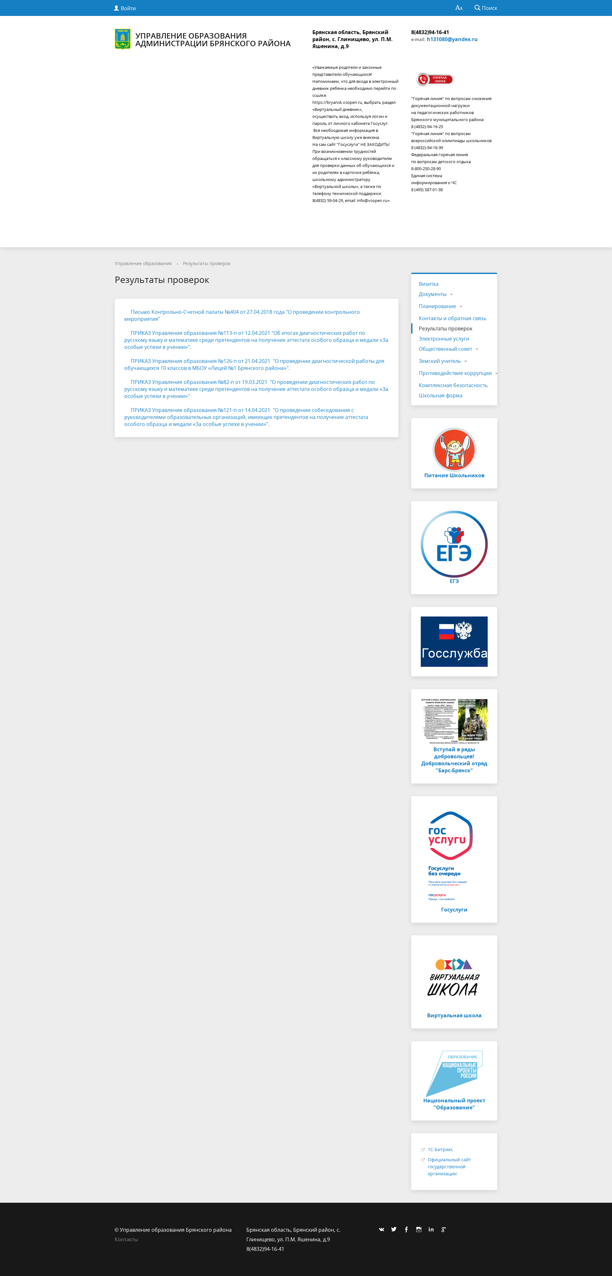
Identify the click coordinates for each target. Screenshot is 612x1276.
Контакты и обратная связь (452, 318)
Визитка (429, 283)
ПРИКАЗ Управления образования (174, 332)
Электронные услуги (444, 338)
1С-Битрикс (440, 1149)
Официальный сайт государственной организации (449, 1167)
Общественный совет (445, 348)
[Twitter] (395, 1230)
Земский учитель (440, 360)
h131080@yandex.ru (452, 39)
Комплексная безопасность (453, 385)
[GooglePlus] (445, 1230)
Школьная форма (441, 395)
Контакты (126, 1239)
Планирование (437, 306)
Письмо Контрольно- (156, 311)
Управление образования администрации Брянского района (213, 39)
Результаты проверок (206, 263)
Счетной (193, 311)
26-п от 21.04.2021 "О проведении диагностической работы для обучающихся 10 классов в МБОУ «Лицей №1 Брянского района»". (254, 364)
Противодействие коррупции (455, 373)
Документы (433, 294)
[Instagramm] (420, 1230)
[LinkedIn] (433, 1230)
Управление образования (143, 263)
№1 (222, 360)
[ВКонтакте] (383, 1230)
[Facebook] (408, 1230)
